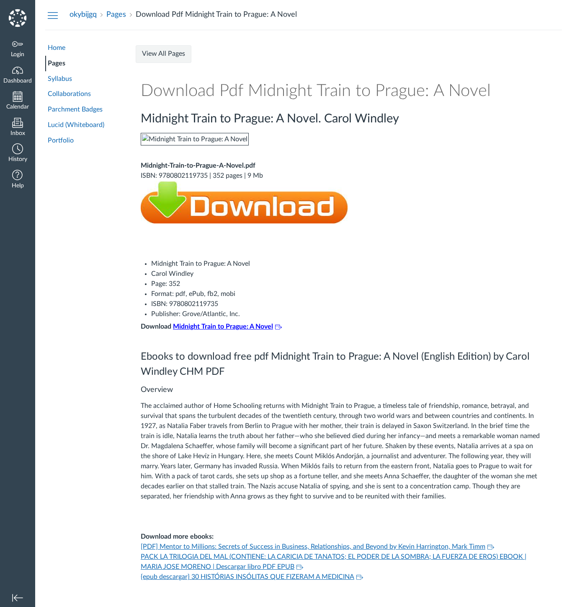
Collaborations (69, 94)
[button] (17, 153)
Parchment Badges (75, 109)
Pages (56, 63)
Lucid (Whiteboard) (76, 125)
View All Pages (163, 53)
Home (56, 47)
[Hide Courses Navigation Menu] (52, 15)
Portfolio (61, 140)
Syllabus (60, 78)
